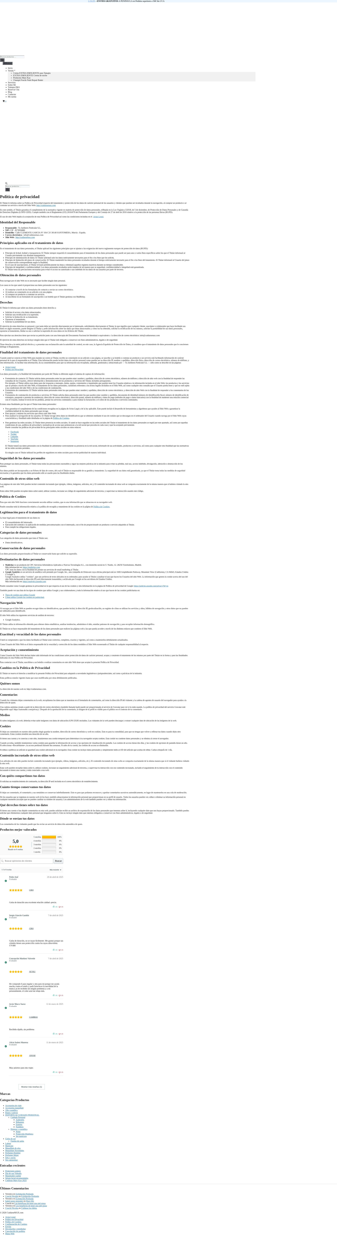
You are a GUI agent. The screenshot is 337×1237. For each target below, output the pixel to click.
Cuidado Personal (18, 1117)
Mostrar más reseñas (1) (31, 1087)
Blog (10, 92)
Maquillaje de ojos (13, 1148)
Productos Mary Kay (22, 78)
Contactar (12, 94)
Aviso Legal (98, 217)
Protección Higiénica (24, 1134)
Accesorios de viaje (13, 1105)
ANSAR (32, 1056)
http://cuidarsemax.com (46, 205)
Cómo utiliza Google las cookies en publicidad (24, 597)
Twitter (13, 434)
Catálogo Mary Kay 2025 (16, 1180)
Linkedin (14, 436)
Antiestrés (20, 1120)
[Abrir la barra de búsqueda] (6, 184)
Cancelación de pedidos (15, 1231)
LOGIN (91, 1)
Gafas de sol (10, 1139)
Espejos (19, 1124)
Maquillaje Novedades (14, 1150)
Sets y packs (10, 1158)
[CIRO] (26, 890)
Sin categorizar (11, 1160)
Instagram (15, 441)
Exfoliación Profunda (24, 1194)
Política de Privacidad (14, 369)
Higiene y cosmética (19, 1129)
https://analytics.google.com (34, 581)
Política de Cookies (61, 418)
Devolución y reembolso (15, 1229)
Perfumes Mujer (12, 1155)
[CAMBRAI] (26, 1017)
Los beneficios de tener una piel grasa (30, 1203)
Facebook (15, 432)
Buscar (58, 861)
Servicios (12, 82)
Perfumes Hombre (12, 1153)
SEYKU (32, 972)
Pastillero (19, 1127)
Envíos (8, 1226)
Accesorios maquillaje (14, 1108)
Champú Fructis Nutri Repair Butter (28, 80)
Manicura (9, 1146)
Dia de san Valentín (13, 1173)
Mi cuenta (12, 97)
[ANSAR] (26, 1056)
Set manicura (21, 1136)
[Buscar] (2, 60)
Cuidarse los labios (29, 1208)
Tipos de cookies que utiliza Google (20, 595)
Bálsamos (20, 1122)
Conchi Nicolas (11, 1196)
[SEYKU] (26, 972)
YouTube (14, 439)
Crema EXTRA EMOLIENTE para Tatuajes (32, 73)
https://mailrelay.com (31, 567)
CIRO (31, 890)
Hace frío (30, 1201)
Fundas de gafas (17, 1141)
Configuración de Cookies (16, 1224)
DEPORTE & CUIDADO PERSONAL (22, 1115)
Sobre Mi (12, 85)
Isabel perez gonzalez (14, 1201)
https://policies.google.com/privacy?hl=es (151, 586)
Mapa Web (9, 1234)
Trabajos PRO (14, 87)
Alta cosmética (11, 1110)
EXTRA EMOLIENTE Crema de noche (30, 75)
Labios (8, 1143)
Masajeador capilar (13, 1176)
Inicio (10, 68)
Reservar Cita (13, 90)
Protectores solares (13, 1171)
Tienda (11, 71)
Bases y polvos (11, 1113)
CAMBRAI (33, 1017)
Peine (18, 1131)
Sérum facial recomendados (16, 1178)
